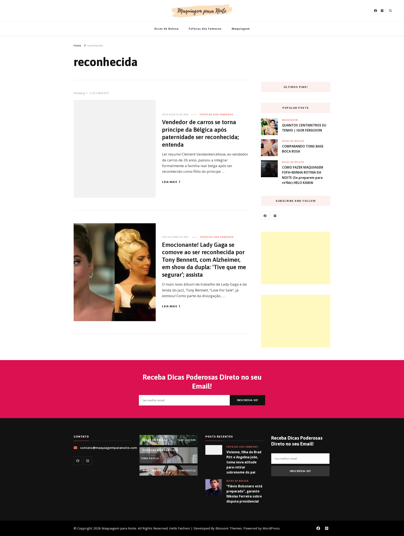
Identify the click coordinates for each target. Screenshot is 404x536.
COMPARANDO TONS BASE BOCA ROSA (302, 148)
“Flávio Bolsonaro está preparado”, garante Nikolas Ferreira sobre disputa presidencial (244, 494)
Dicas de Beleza (166, 29)
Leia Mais (169, 182)
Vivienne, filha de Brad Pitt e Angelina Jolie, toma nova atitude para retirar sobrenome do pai (243, 462)
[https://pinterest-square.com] (275, 215)
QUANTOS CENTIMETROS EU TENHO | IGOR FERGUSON (304, 127)
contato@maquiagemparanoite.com (108, 448)
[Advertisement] (295, 258)
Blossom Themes (228, 528)
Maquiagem (241, 29)
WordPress (271, 528)
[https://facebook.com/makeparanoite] (265, 215)
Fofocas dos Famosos (205, 29)
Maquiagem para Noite (119, 528)
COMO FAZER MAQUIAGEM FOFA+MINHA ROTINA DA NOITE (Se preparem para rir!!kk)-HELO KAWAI (302, 175)
